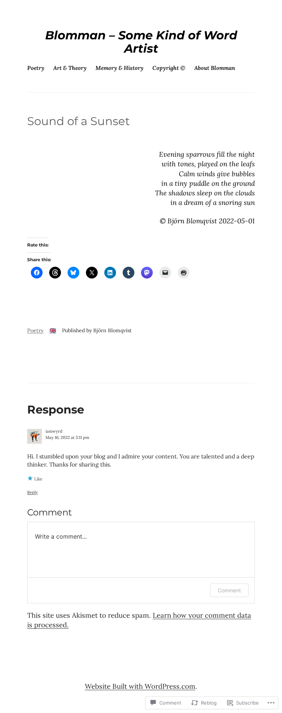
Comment (229, 590)
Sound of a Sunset (78, 121)
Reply (32, 492)
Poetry (35, 330)
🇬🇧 (53, 330)
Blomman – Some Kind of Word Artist (141, 42)
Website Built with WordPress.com (140, 686)
